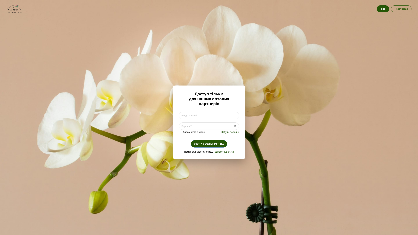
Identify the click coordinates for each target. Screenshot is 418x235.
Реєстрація (401, 8)
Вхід (382, 8)
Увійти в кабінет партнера (209, 143)
